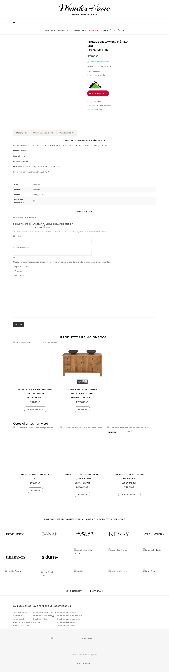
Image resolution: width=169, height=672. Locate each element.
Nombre (18, 236)
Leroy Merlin (98, 109)
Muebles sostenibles (42, 615)
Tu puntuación (21, 266)
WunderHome (84, 7)
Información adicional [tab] (43, 133)
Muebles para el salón (67, 612)
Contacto (17, 615)
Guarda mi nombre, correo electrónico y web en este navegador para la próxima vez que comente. (61, 262)
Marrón (36, 184)
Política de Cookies (22, 625)
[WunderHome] (84, 643)
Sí (34, 201)
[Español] (119, 30)
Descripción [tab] (21, 133)
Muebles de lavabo (104, 105)
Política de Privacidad (23, 622)
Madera (36, 189)
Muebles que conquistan (44, 612)
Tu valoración (20, 275)
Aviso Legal (18, 619)
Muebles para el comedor (69, 619)
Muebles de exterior (66, 622)
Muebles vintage (40, 619)
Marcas (36, 622)
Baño (99, 102)
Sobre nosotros (20, 612)
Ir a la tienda (97, 93)
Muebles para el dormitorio (69, 615)
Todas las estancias (66, 625)
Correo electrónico (22, 247)
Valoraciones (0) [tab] (66, 133)
